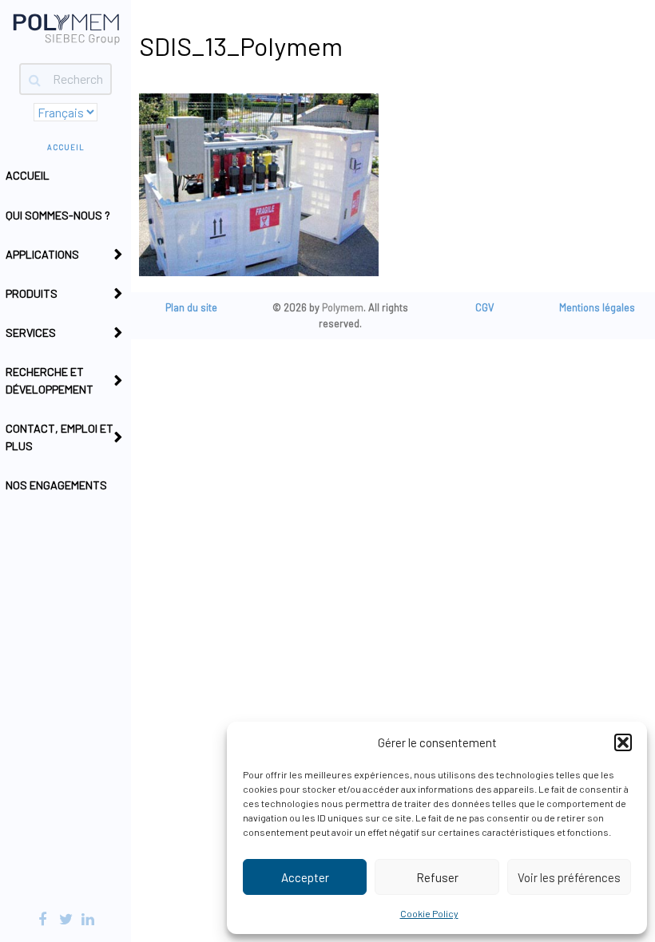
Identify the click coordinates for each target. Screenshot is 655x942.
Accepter (305, 877)
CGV (484, 307)
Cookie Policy (429, 913)
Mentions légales (597, 307)
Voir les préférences (569, 877)
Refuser (437, 877)
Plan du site (191, 307)
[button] (623, 742)
